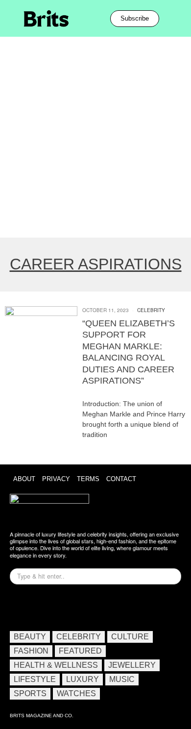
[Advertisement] (95, 137)
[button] (172, 18)
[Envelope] (50, 606)
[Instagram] (22, 606)
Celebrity (151, 310)
